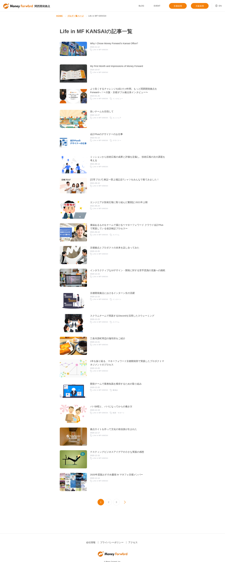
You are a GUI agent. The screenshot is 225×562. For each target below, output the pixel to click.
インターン (117, 299)
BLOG (141, 6)
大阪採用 (200, 6)
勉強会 (115, 390)
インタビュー (118, 99)
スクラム (116, 235)
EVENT (157, 6)
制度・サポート (119, 413)
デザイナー (117, 140)
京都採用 (178, 6)
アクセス (133, 542)
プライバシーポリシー (112, 542)
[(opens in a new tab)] (73, 51)
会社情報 (90, 542)
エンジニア (117, 118)
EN (220, 6)
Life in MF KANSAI (100, 50)
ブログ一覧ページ (75, 16)
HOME (59, 16)
